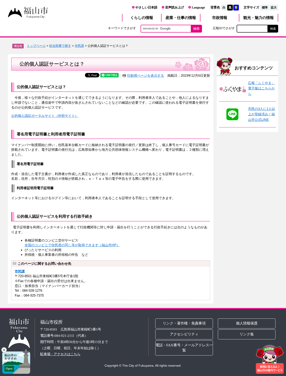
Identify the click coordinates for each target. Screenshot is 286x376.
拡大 (274, 7)
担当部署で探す (60, 46)
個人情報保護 (247, 323)
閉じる (4, 350)
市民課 (79, 46)
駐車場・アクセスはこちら (60, 354)
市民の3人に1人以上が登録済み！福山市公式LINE (261, 114)
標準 (265, 7)
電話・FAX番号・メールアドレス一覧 (184, 347)
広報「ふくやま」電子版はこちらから (261, 88)
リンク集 (247, 334)
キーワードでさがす (122, 28)
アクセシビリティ (184, 334)
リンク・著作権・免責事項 (184, 323)
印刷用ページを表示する (145, 75)
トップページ (36, 46)
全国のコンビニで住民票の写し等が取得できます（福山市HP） (72, 245)
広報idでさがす (224, 28)
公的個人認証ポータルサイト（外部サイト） (44, 116)
